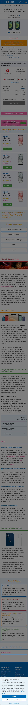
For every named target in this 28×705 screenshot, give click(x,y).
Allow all (14, 696)
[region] (14, 691)
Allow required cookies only (14, 700)
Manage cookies (14, 703)
